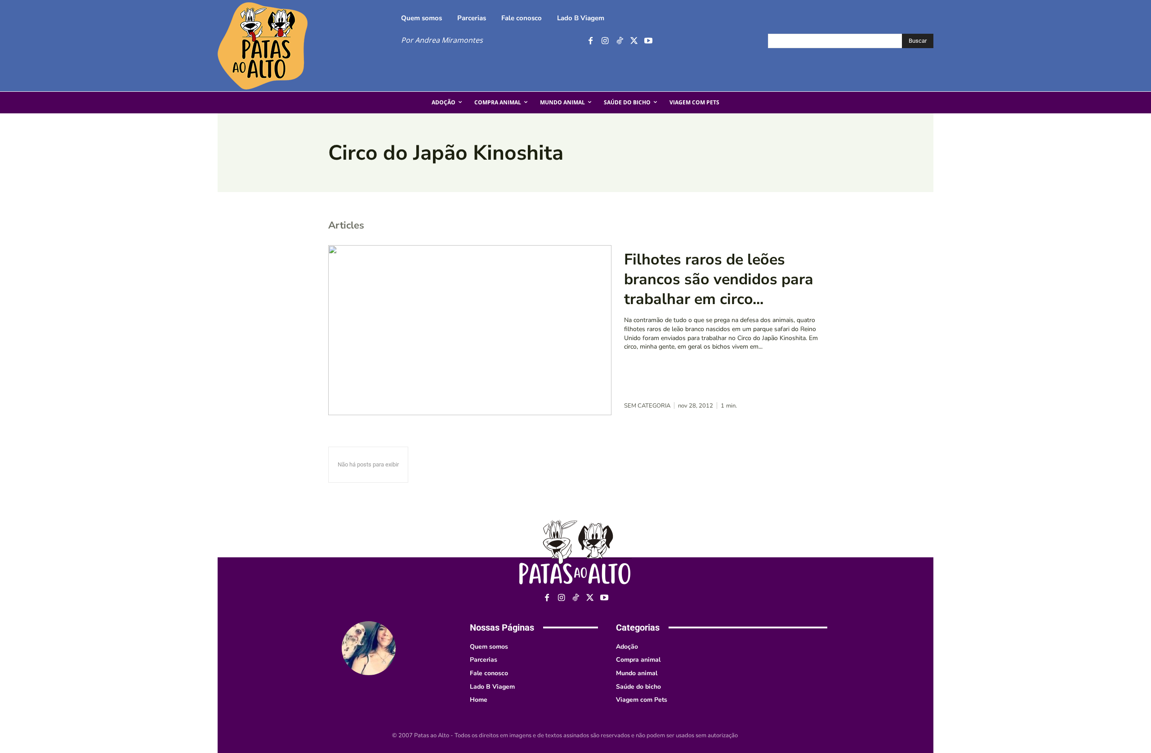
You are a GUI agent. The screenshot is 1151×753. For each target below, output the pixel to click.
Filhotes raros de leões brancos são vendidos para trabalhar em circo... (718, 279)
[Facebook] (590, 41)
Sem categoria (647, 406)
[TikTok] (619, 41)
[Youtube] (648, 41)
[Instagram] (605, 41)
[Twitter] (634, 41)
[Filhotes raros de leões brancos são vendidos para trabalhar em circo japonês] (469, 330)
